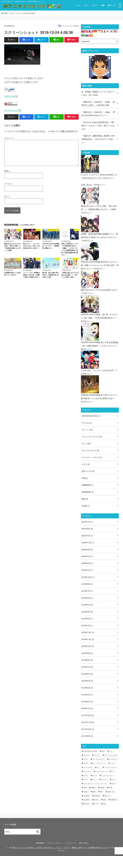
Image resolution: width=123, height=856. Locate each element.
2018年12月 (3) (88, 632)
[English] (87, 31)
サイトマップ (71, 843)
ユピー (114, 779)
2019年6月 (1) (87, 598)
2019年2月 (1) (87, 618)
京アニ (114, 783)
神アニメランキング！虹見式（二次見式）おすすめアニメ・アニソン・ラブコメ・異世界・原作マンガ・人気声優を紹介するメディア (61, 847)
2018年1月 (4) (87, 708)
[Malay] (116, 31)
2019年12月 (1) (88, 577)
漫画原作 (97, 796)
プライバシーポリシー (55, 843)
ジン (113, 771)
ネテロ (94, 775)
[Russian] (87, 35)
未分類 (86, 505)
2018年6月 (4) (87, 674)
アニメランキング (11, 110)
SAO (103, 751)
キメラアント (113, 759)
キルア (86, 763)
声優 (102, 5)
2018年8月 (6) (87, 660)
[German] (95, 31)
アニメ (86, 5)
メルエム (104, 779)
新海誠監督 (88, 492)
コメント (9, 137)
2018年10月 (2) (88, 646)
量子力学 (86, 804)
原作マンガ (112, 5)
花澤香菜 (86, 800)
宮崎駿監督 (88, 485)
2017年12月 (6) (88, 715)
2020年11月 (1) (88, 542)
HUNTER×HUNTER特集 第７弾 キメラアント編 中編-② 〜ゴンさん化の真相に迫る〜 (99, 396)
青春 (104, 804)
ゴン (98, 767)
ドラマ (86, 464)
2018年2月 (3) (87, 701)
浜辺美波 (86, 796)
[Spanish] (91, 35)
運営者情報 (40, 843)
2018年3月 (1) (87, 694)
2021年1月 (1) (87, 535)
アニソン (95, 5)
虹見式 (96, 800)
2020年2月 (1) (87, 563)
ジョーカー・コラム (92, 457)
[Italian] (103, 31)
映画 (85, 499)
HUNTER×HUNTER (91, 416)
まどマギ (86, 755)
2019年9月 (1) (87, 584)
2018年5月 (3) (87, 680)
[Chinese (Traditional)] (83, 31)
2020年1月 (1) (87, 570)
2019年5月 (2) (87, 604)
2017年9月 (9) (87, 736)
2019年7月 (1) (87, 591)
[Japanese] (107, 31)
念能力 (86, 792)
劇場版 (93, 787)
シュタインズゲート (111, 767)
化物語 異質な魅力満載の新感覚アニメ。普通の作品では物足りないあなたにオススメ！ (99, 235)
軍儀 (104, 800)
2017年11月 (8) (88, 722)
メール (8, 183)
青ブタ (96, 804)
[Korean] (112, 31)
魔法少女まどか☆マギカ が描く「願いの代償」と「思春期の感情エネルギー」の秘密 (99, 207)
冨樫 (85, 787)
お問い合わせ (86, 184)
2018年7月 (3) (87, 667)
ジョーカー (87, 771)
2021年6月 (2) (87, 528)
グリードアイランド (99, 763)
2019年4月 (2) (87, 611)
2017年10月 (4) (88, 729)
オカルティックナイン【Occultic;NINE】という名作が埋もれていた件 (99, 176)
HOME (5, 13)
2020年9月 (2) (87, 549)
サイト (7, 196)
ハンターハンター (107, 775)
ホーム (78, 5)
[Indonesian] (99, 31)
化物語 (102, 787)
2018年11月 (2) (88, 639)
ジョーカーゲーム (101, 771)
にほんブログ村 (11, 96)
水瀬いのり (111, 792)
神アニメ (107, 796)
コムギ (112, 763)
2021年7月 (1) (87, 521)
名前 (7, 170)
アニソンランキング (92, 436)
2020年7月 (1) (87, 556)
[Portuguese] (83, 35)
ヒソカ (86, 779)
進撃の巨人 (114, 800)
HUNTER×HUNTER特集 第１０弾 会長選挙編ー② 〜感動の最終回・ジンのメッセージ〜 (99, 344)
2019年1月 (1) (87, 625)
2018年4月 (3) (87, 687)
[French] (91, 31)
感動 (93, 792)
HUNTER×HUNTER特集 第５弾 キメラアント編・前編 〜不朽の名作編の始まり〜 (99, 316)
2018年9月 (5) (87, 653)
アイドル (87, 423)
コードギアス (88, 767)
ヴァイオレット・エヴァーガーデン (95, 783)
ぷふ (110, 751)
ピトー (94, 779)
